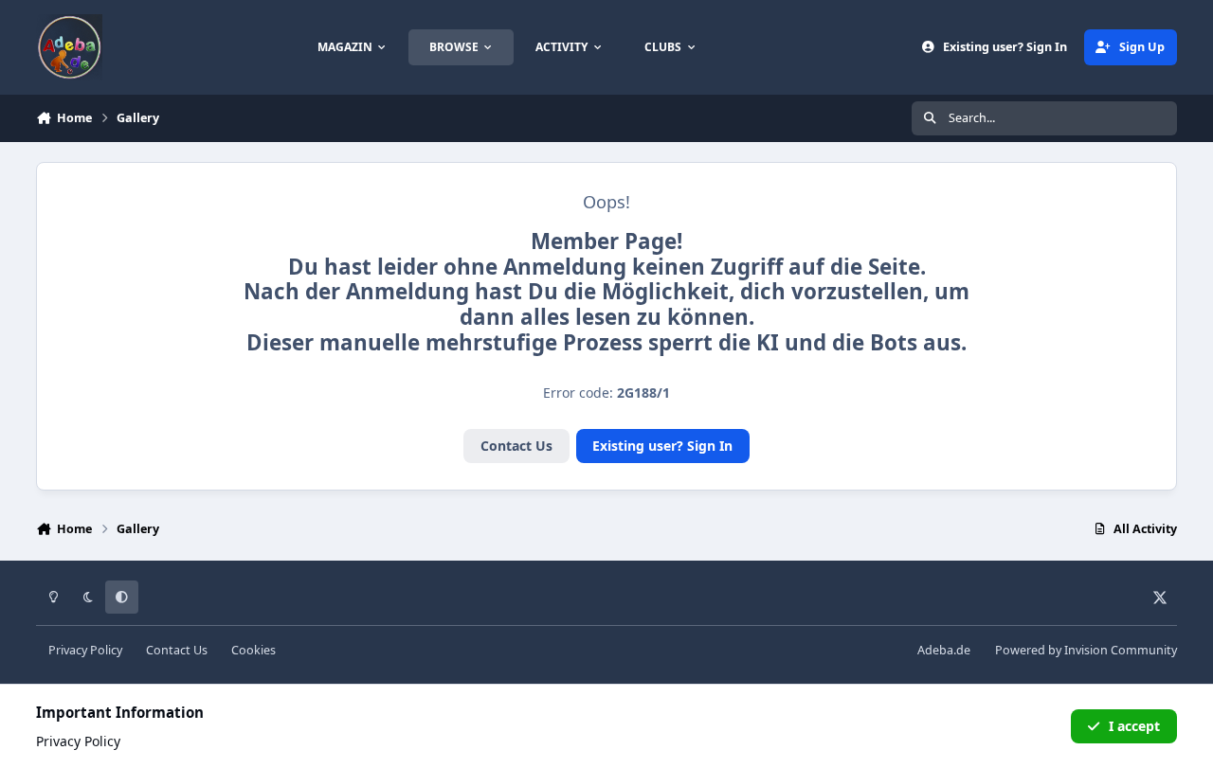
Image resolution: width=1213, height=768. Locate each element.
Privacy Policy (85, 650)
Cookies (253, 650)
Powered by (1086, 650)
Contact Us (516, 446)
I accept (1134, 726)
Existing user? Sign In (662, 446)
